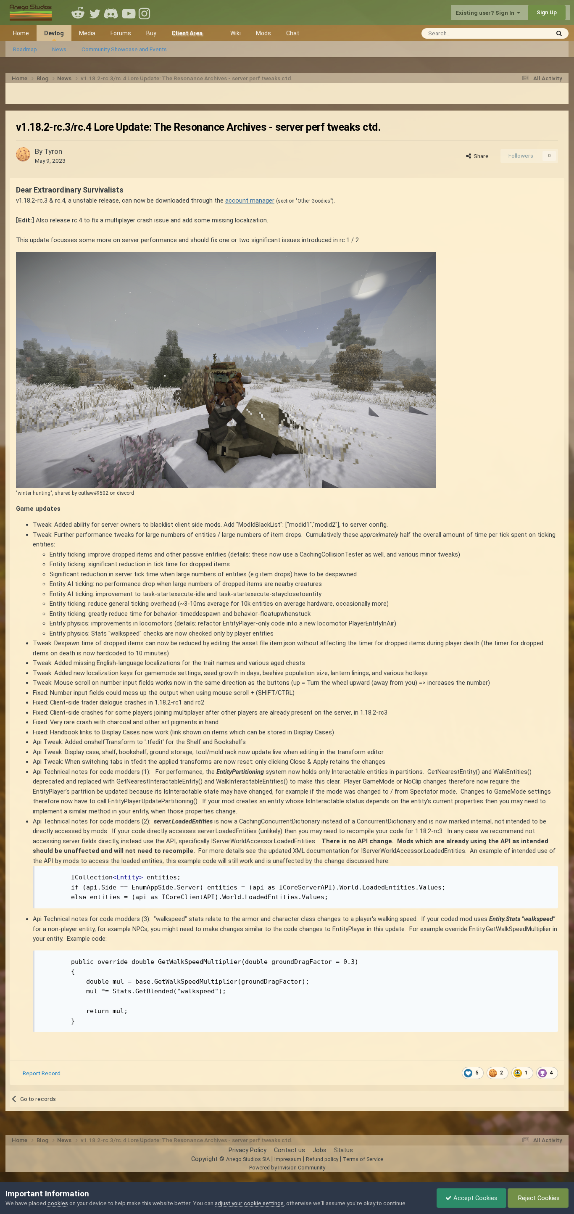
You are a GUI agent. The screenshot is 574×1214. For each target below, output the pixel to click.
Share (480, 156)
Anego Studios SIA (248, 1159)
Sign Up (547, 12)
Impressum (287, 1159)
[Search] (559, 33)
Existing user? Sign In (486, 12)
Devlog (54, 33)
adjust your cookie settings (249, 1203)
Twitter (95, 12)
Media (87, 33)
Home (21, 33)
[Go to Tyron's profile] (23, 154)
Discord (111, 12)
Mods (263, 33)
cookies (57, 1203)
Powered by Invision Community (287, 1167)
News (59, 49)
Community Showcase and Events (124, 49)
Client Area (187, 33)
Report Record (42, 1073)
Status (343, 1150)
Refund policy (322, 1159)
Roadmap (25, 49)
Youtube (128, 12)
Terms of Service (363, 1159)
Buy (151, 33)
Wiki (235, 33)
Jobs (319, 1150)
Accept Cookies (475, 1198)
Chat (292, 33)
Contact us (289, 1150)
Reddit (78, 12)
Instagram (145, 12)
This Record (523, 33)
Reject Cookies (538, 1198)
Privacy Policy (247, 1150)
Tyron (53, 151)
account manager (249, 200)
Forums (121, 33)
